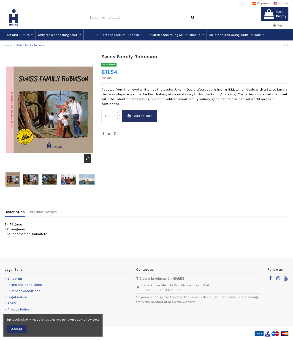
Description (15, 212)
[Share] (104, 134)
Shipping (14, 278)
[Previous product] (285, 45)
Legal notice (17, 297)
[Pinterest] (115, 134)
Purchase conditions (23, 291)
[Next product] (287, 45)
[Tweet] (109, 134)
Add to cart (143, 116)
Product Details (43, 212)
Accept (16, 329)
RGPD (11, 303)
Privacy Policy (18, 309)
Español (263, 3)
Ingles (282, 3)
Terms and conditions (24, 285)
